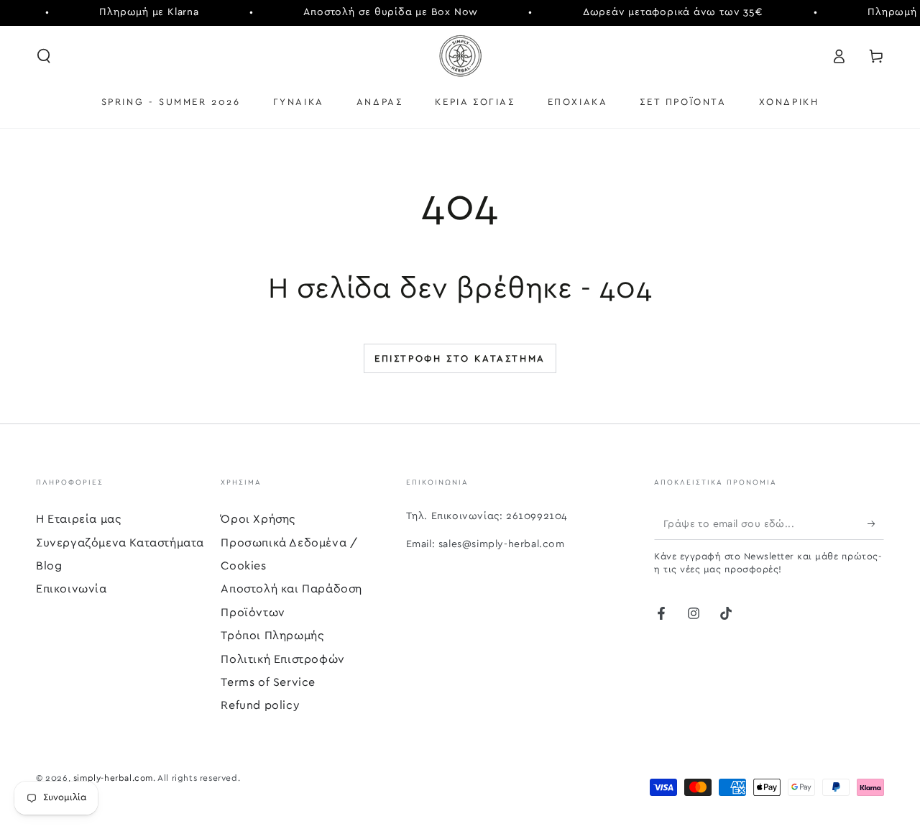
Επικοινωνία (71, 589)
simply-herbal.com (113, 778)
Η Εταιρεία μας (78, 519)
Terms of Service (268, 682)
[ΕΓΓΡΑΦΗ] (876, 523)
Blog (49, 566)
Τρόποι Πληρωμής (272, 635)
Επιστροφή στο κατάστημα (460, 359)
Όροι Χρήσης (258, 519)
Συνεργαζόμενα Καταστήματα (120, 543)
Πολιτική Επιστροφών (282, 659)
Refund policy (260, 705)
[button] (44, 56)
